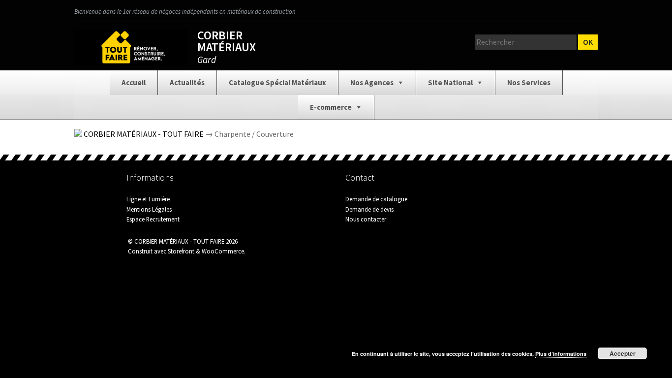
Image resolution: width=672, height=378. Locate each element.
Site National (450, 82)
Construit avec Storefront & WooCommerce (186, 251)
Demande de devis (369, 209)
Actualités (187, 82)
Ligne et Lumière (148, 199)
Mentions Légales (149, 209)
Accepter (623, 353)
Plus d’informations (560, 353)
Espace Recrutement (153, 219)
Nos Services (528, 82)
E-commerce (331, 107)
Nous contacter (365, 219)
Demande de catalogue (376, 199)
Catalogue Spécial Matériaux (277, 82)
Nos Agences (372, 82)
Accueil (134, 82)
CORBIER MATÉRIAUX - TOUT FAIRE (144, 134)
